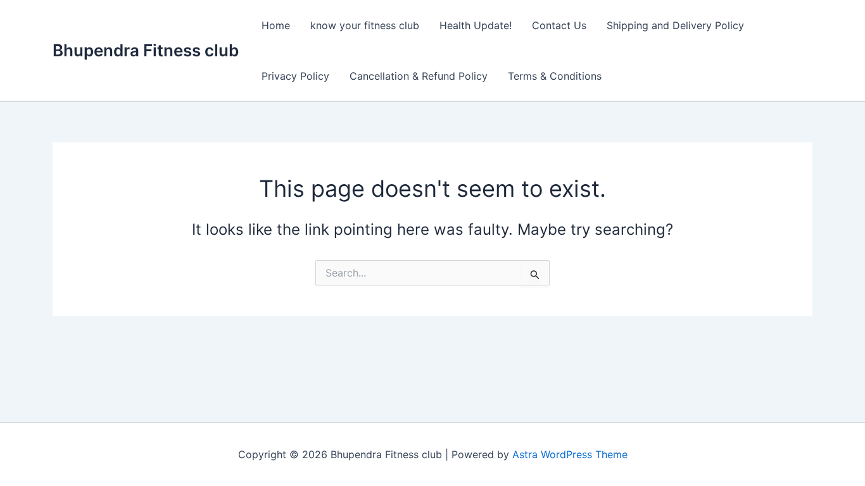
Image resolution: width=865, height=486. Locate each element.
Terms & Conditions (555, 76)
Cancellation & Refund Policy (419, 76)
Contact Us (559, 25)
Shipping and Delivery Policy (675, 25)
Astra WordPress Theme (570, 454)
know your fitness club (364, 25)
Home (276, 25)
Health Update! (475, 25)
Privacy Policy (295, 76)
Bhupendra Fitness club (146, 50)
